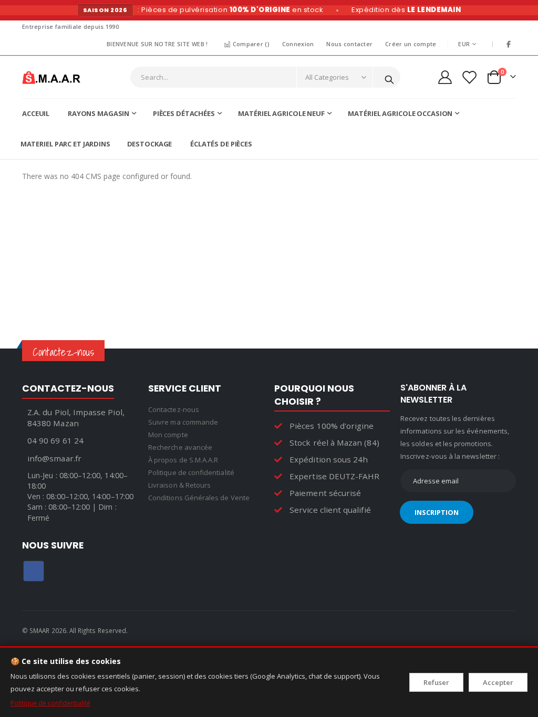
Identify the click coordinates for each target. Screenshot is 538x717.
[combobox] (265, 77)
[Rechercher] (389, 78)
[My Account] (445, 77)
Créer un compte (410, 44)
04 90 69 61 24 (55, 440)
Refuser (436, 682)
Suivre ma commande (183, 422)
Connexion (298, 44)
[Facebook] (508, 44)
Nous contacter (349, 44)
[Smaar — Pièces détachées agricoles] (51, 77)
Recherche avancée (180, 447)
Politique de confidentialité (50, 703)
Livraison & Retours (179, 485)
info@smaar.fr (54, 458)
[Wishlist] (469, 77)
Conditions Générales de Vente (199, 497)
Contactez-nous (173, 409)
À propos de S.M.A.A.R (183, 460)
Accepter (498, 682)
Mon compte (168, 434)
